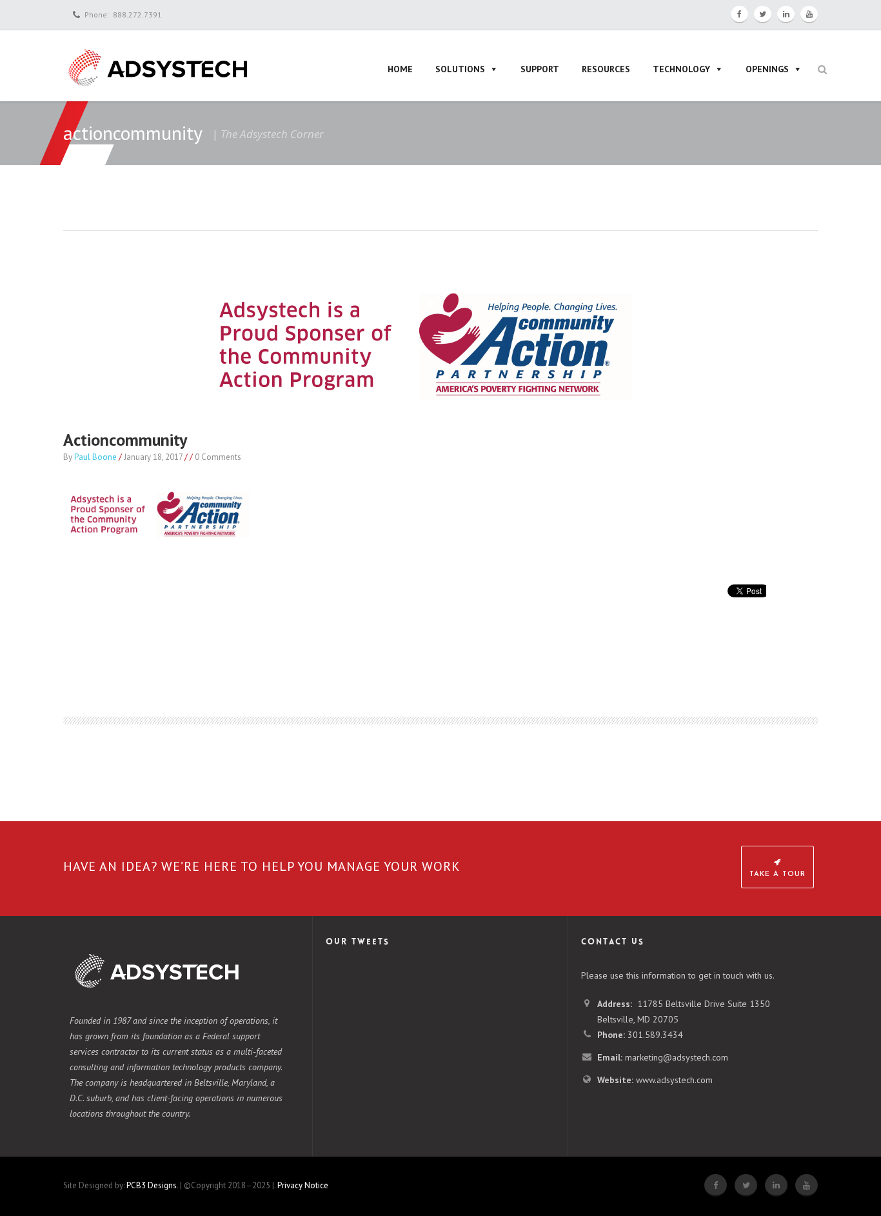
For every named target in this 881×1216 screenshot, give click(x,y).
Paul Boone (95, 457)
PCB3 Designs (151, 1185)
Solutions (460, 69)
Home (400, 69)
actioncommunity (125, 439)
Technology (681, 69)
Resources (606, 69)
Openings (767, 69)
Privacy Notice (302, 1185)
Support (539, 69)
